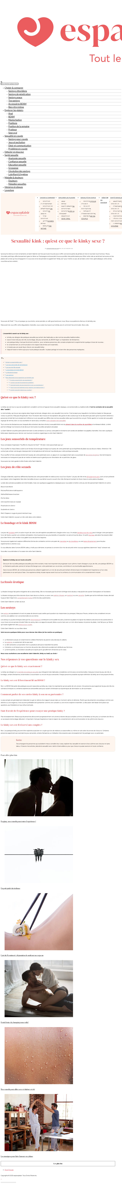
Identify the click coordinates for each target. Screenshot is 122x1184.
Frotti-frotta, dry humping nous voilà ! (14, 1023)
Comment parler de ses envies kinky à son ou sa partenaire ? (27, 385)
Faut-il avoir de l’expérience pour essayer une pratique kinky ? (28, 387)
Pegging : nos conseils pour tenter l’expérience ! (18, 822)
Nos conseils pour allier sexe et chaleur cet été (18, 1089)
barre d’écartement (90, 541)
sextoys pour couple (25, 625)
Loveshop (9, 190)
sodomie (9, 642)
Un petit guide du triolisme (10, 888)
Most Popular (9, 1170)
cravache (81, 595)
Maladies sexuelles (17, 184)
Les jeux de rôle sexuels (13, 367)
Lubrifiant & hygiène (18, 174)
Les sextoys (9, 375)
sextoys (6, 613)
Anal (10, 113)
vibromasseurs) (36, 620)
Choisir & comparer (14, 87)
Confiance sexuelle (17, 161)
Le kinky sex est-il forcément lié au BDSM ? (22, 382)
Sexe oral (12, 132)
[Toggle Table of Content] (2, 358)
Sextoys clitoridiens (17, 91)
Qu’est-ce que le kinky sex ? (14, 362)
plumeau (91, 535)
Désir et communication (19, 145)
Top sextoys (14, 100)
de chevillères (73, 541)
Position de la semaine (18, 126)
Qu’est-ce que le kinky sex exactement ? (21, 380)
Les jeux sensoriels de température (16, 365)
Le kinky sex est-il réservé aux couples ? (21, 390)
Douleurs (12, 180)
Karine (48, 248)
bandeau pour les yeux (84, 532)
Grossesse (13, 168)
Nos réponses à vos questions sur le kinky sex (20, 377)
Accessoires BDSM (17, 103)
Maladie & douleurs (14, 177)
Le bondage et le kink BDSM (15, 370)
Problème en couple (17, 148)
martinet (70, 595)
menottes (63, 541)
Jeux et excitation (16, 142)
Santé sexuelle (11, 155)
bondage (12, 532)
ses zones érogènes (92, 455)
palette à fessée (59, 595)
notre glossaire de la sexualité (56, 420)
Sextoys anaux (15, 97)
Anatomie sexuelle (17, 158)
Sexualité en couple (14, 136)
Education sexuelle (17, 164)
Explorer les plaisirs (14, 110)
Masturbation (15, 120)
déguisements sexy (93, 477)
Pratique (12, 129)
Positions (12, 123)
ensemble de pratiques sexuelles (28, 672)
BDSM (11, 116)
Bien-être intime (16, 107)
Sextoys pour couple (18, 139)
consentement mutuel (25, 598)
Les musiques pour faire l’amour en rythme (17, 1156)
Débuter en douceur (14, 152)
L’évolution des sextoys (19, 171)
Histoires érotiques (14, 187)
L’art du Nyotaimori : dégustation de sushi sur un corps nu (22, 955)
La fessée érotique (11, 372)
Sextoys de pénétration (19, 94)
